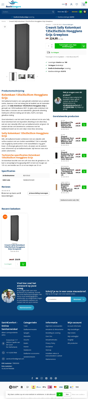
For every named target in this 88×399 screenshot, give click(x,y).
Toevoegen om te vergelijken (55, 57)
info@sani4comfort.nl (71, 105)
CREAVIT (48, 24)
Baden (26, 343)
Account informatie (74, 326)
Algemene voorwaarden (54, 326)
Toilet (26, 326)
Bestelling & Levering (53, 333)
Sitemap (48, 350)
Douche (26, 340)
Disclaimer (49, 347)
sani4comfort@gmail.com (15, 359)
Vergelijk (70, 340)
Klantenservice (25, 308)
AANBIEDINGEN (29, 357)
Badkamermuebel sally (70, 200)
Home (4, 21)
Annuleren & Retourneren (54, 329)
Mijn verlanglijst (73, 336)
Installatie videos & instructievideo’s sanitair (54, 354)
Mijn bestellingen (73, 329)
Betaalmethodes (51, 340)
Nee (67, 394)
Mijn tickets (72, 333)
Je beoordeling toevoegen (38, 193)
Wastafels (27, 336)
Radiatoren (27, 350)
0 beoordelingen (67, 24)
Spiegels (26, 333)
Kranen (26, 347)
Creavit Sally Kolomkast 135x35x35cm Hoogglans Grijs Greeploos (31, 21)
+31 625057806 (68, 107)
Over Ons (49, 336)
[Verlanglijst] (77, 4)
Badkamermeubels (30, 329)
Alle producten (73, 343)
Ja (59, 394)
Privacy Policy (50, 343)
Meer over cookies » (78, 394)
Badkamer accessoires (31, 353)
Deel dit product (71, 57)
